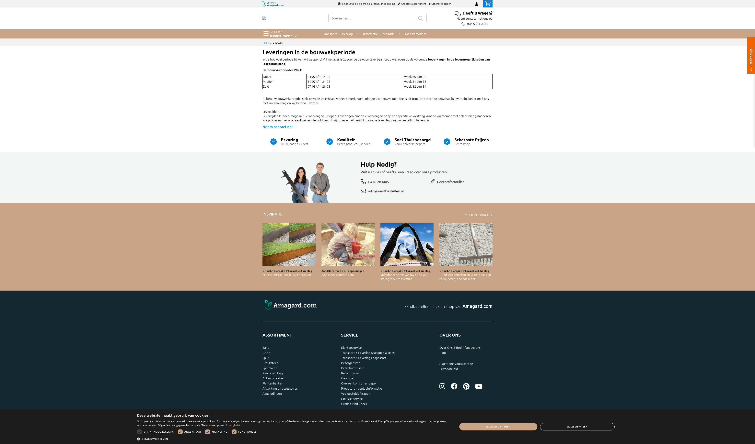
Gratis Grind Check (354, 403)
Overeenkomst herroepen (359, 383)
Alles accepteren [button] (498, 426)
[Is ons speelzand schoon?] (348, 244)
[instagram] (442, 386)
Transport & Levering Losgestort (363, 357)
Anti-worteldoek (273, 378)
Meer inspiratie (477, 215)
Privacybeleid (448, 368)
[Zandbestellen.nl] (264, 18)
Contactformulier (450, 181)
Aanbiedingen (272, 393)
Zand (265, 347)
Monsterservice (352, 398)
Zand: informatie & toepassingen (342, 270)
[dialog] (377, 426)
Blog (442, 352)
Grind (266, 352)
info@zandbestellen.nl (386, 191)
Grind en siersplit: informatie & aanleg (287, 270)
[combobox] (371, 18)
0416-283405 (477, 24)
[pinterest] (466, 386)
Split (265, 357)
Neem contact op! (277, 126)
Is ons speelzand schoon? (337, 274)
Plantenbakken (272, 383)
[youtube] (478, 386)
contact (471, 18)
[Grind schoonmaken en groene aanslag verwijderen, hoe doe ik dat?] (466, 244)
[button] (292, 439)
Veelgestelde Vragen (355, 393)
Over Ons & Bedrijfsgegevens (460, 347)
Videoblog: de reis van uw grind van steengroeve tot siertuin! (403, 276)
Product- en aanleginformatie (361, 388)
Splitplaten (269, 368)
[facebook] (454, 386)
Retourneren (350, 373)
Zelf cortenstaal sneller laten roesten (286, 274)
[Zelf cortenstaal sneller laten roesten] (289, 244)
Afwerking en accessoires (280, 388)
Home (265, 42)
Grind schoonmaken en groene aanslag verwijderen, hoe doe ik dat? (465, 276)
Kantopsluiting (272, 373)
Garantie (347, 378)
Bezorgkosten (350, 363)
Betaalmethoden (353, 368)
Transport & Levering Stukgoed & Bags (368, 352)
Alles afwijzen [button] (577, 426)
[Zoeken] (421, 18)
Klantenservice (351, 347)
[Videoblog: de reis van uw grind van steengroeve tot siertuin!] (407, 244)
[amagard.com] (318, 305)
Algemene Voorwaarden (456, 363)
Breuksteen (270, 363)
